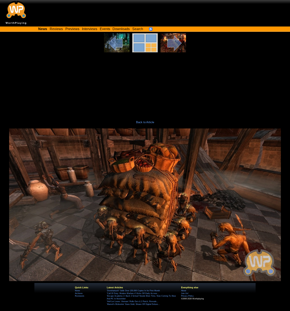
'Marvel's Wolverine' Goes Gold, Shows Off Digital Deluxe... (133, 304)
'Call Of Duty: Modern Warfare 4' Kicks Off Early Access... (133, 293)
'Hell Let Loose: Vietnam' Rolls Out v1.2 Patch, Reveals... (132, 301)
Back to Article (145, 122)
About (183, 291)
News (77, 291)
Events (105, 29)
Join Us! (185, 293)
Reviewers (79, 296)
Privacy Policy (187, 296)
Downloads (121, 29)
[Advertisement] (145, 84)
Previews (72, 29)
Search (137, 29)
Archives (79, 293)
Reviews (56, 29)
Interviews (89, 29)
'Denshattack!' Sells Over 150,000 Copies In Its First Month (133, 291)
